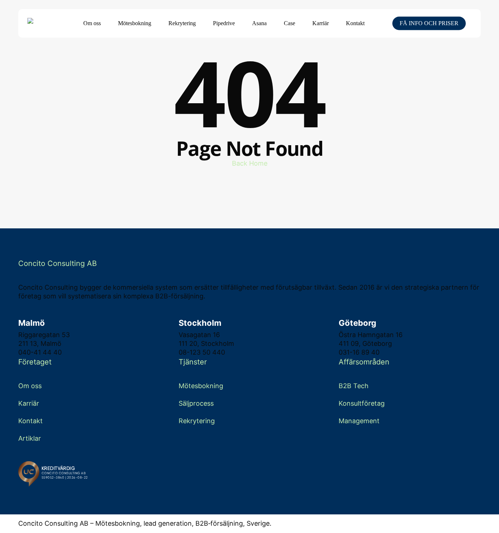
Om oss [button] (30, 386)
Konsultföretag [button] (362, 403)
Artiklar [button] (29, 438)
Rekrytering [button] (197, 421)
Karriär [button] (28, 403)
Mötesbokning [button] (201, 386)
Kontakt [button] (30, 421)
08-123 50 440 (202, 352)
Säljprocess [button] (196, 403)
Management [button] (359, 421)
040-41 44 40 (40, 352)
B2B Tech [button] (354, 386)
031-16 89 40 (359, 352)
